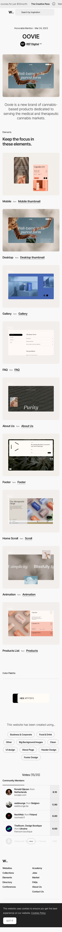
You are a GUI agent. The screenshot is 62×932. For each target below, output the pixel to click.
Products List (11, 650)
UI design (10, 749)
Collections (8, 872)
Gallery (7, 313)
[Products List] (31, 623)
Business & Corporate (21, 734)
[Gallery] (31, 286)
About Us (8, 426)
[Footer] (31, 455)
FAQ (5, 369)
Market (35, 877)
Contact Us (38, 891)
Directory (7, 882)
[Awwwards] (11, 12)
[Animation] (31, 567)
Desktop (8, 257)
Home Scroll (10, 538)
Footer (7, 482)
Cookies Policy (38, 913)
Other (9, 742)
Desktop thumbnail (32, 257)
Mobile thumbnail (29, 201)
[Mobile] (31, 174)
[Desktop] (31, 230)
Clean (53, 742)
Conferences (9, 886)
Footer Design (31, 757)
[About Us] (31, 398)
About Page (28, 749)
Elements (7, 877)
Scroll (28, 538)
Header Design (48, 749)
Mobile (7, 201)
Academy (37, 868)
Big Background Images (31, 742)
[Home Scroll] (31, 511)
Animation (9, 594)
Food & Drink (45, 734)
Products (32, 650)
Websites (7, 868)
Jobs (34, 872)
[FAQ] (31, 342)
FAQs (35, 882)
